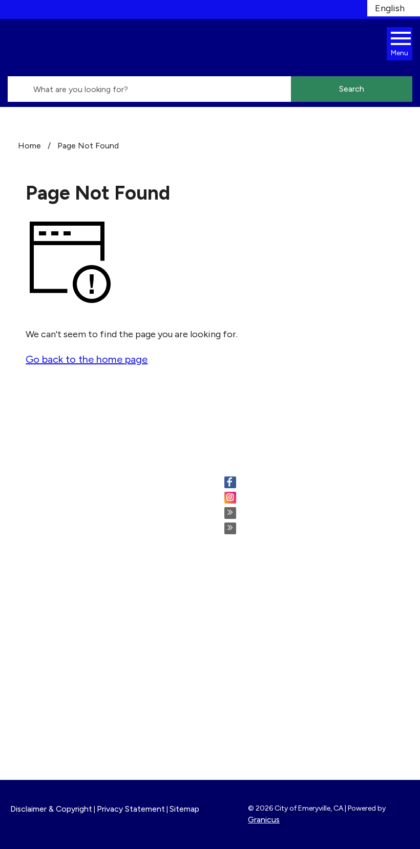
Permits (241, 605)
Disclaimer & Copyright (51, 809)
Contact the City (260, 734)
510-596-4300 (70, 553)
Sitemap (184, 809)
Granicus (264, 819)
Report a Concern (261, 632)
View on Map (37, 529)
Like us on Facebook (283, 483)
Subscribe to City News (290, 513)
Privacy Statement (131, 809)
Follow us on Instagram (288, 498)
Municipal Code (256, 720)
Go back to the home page (87, 359)
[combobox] (393, 8)
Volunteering (251, 618)
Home (29, 145)
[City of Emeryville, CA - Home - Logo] (100, 47)
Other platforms (275, 529)
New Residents (255, 706)
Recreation (247, 693)
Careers (240, 591)
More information (48, 643)
